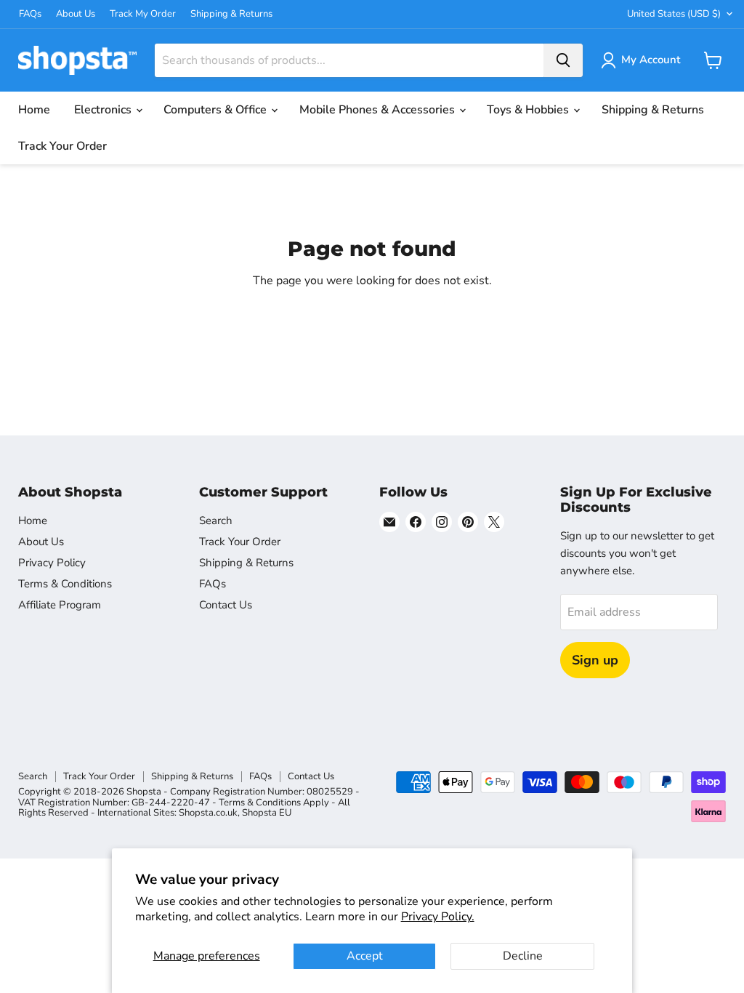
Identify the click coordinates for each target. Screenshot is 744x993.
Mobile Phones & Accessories (378, 110)
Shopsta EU (266, 812)
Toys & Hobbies (529, 110)
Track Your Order (62, 146)
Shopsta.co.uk (208, 812)
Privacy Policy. (437, 917)
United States (674, 13)
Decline (523, 956)
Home (34, 110)
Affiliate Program (59, 605)
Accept (365, 956)
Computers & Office (216, 110)
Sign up (595, 660)
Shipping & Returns (231, 14)
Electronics (104, 110)
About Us (75, 14)
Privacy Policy (52, 562)
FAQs (30, 14)
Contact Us (225, 605)
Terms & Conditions (65, 583)
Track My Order (143, 14)
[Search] (563, 60)
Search (215, 520)
